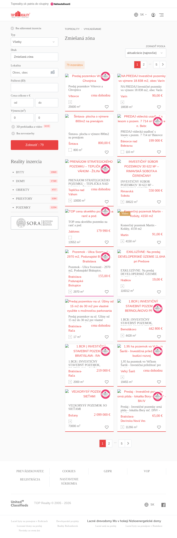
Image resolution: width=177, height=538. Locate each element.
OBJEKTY (22, 189)
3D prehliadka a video (32, 126)
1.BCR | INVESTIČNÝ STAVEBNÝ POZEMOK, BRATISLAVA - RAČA (84, 365)
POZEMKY (23, 207)
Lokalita (16, 65)
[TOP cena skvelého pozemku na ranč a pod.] (89, 213)
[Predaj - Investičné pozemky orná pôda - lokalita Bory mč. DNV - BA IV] (141, 396)
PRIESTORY (23, 198)
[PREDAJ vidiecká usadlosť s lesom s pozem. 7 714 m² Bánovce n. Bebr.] (141, 121)
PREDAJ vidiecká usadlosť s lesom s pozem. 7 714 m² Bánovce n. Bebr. (142, 135)
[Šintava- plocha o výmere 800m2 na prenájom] (89, 118)
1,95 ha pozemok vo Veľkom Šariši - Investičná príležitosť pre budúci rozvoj (141, 365)
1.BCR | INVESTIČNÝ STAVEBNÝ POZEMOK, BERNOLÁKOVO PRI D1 (137, 323)
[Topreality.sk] (20, 14)
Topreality (72, 29)
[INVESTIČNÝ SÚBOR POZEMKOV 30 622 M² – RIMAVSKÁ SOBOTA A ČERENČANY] (141, 168)
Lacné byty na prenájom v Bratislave (144, 526)
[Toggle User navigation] (153, 15)
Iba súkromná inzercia (28, 28)
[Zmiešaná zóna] (163, 64)
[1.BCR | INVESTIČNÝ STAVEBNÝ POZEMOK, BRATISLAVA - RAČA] (89, 351)
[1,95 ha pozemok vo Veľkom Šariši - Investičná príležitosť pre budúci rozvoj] (141, 351)
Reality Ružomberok (67, 526)
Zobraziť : (34, 145)
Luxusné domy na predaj (29, 526)
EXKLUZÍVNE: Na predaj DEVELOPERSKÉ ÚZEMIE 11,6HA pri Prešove (139, 274)
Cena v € (20, 95)
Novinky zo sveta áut (29, 530)
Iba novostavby (25, 133)
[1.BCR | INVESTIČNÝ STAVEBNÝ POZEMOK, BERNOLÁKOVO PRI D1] (141, 306)
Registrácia (30, 479)
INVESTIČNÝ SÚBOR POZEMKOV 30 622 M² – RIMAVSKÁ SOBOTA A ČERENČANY (137, 187)
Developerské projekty (67, 521)
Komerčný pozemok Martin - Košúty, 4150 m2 (138, 227)
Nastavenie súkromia (69, 481)
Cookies (69, 471)
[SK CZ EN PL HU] (142, 14)
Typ (13, 34)
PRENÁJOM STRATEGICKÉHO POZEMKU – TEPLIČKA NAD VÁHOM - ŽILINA (89, 184)
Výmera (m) (18, 110)
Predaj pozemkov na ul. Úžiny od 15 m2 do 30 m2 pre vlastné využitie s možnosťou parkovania (88, 320)
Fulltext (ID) (18, 80)
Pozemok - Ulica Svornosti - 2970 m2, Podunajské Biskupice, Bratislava (89, 270)
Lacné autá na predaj (105, 526)
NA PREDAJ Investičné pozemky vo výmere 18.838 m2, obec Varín (141, 88)
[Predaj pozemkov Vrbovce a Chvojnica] (89, 78)
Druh (14, 49)
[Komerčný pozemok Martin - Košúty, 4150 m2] (141, 213)
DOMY (20, 181)
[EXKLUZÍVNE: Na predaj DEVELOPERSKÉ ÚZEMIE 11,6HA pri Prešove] (141, 256)
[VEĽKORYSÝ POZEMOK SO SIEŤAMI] (89, 394)
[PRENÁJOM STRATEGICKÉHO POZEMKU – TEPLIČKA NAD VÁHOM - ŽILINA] (89, 166)
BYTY (19, 172)
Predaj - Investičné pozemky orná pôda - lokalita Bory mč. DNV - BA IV (141, 410)
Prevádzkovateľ (30, 471)
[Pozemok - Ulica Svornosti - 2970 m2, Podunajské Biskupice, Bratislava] (89, 256)
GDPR (108, 471)
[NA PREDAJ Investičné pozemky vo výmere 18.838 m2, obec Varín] (141, 78)
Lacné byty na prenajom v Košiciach (29, 521)
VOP (147, 471)
